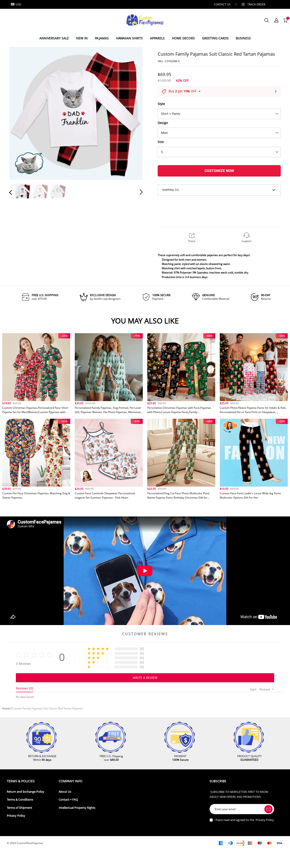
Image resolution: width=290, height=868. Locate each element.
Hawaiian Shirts (129, 38)
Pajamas (102, 38)
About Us (65, 792)
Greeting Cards (215, 38)
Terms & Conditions (20, 799)
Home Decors (183, 38)
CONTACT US (222, 4)
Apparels (157, 38)
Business (243, 38)
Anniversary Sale (54, 38)
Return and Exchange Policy (25, 792)
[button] (20, 112)
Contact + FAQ (68, 799)
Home (6, 708)
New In (82, 38)
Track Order (256, 4)
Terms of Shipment (19, 808)
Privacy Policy (16, 816)
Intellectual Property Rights (77, 808)
